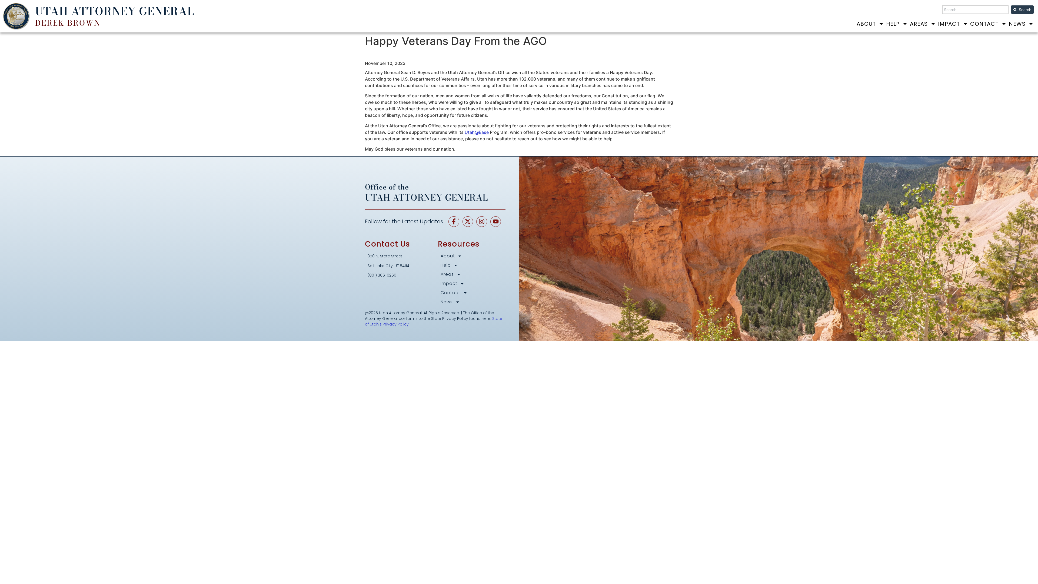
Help (893, 23)
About (866, 23)
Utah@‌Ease (477, 132)
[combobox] (975, 9)
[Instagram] (481, 221)
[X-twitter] (468, 221)
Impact (949, 23)
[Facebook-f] (453, 221)
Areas (919, 23)
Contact (984, 23)
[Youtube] (495, 221)
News (1017, 23)
